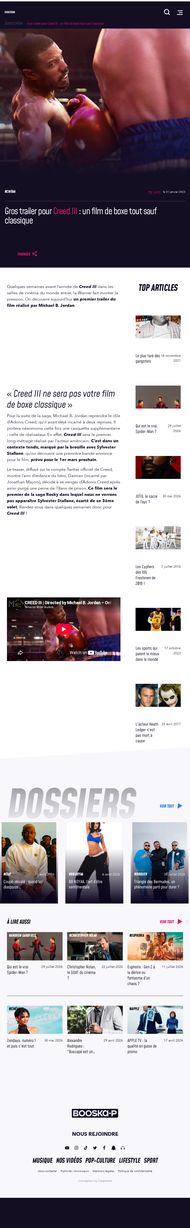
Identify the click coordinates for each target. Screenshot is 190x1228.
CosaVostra (105, 1181)
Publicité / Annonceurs (75, 1171)
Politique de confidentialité (135, 1171)
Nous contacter (47, 1171)
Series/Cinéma (14, 23)
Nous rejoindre (95, 1134)
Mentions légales (103, 1171)
